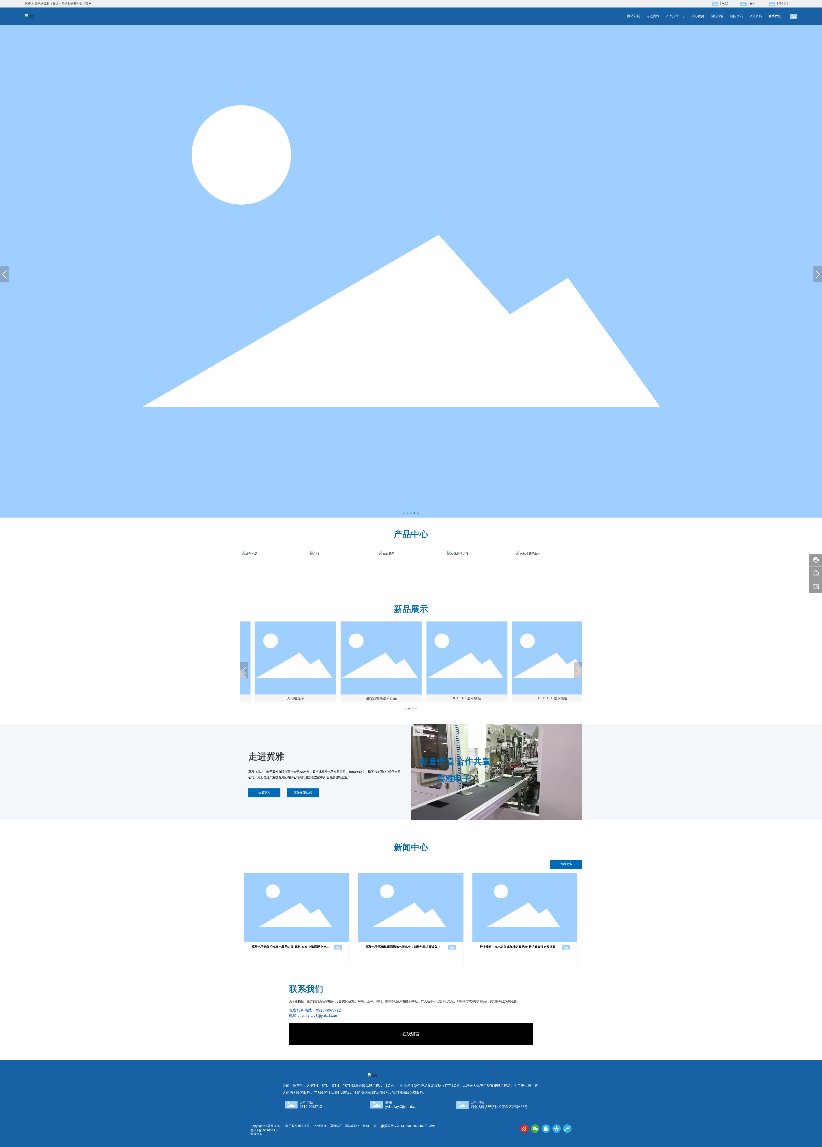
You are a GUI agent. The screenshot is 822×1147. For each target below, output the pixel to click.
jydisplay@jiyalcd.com (319, 1015)
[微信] (535, 1128)
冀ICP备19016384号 (264, 1130)
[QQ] (546, 1128)
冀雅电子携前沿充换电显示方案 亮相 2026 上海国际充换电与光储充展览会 (290, 948)
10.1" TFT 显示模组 (539, 698)
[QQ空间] (556, 1128)
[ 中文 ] (724, 3)
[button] (404, 513)
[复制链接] (567, 1128)
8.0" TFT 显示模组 (454, 698)
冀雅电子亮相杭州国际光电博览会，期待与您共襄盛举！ (403, 946)
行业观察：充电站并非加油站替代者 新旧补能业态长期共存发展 (519, 948)
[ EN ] (752, 3)
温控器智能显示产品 (368, 698)
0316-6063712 (328, 1010)
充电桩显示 (282, 698)
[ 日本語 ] (782, 3)
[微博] (524, 1128)
